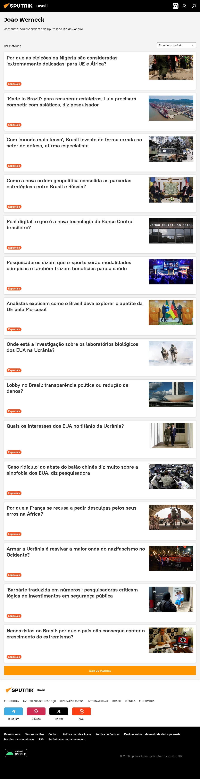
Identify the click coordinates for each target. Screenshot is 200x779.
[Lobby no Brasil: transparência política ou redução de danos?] (171, 394)
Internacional (98, 701)
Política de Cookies (108, 734)
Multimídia (146, 701)
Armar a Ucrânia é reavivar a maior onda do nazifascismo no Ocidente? (76, 552)
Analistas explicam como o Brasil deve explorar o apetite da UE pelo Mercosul (75, 306)
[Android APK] (16, 753)
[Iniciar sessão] (184, 6)
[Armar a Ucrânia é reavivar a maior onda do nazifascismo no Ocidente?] (171, 558)
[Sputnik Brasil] (19, 9)
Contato (53, 734)
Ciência (130, 701)
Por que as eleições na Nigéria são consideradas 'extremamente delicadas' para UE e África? (62, 61)
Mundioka (11, 701)
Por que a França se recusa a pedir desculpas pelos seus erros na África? (72, 511)
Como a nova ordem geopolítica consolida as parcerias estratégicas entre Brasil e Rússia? (69, 183)
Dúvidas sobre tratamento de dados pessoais (152, 734)
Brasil (116, 701)
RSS (41, 739)
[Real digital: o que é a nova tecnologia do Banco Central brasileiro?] (171, 230)
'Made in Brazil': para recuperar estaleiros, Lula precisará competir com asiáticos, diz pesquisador (71, 102)
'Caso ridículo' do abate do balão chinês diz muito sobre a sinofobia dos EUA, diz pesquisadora (72, 470)
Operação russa (72, 701)
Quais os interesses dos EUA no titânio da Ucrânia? (65, 426)
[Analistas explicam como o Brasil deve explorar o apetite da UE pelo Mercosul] (171, 312)
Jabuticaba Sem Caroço (39, 701)
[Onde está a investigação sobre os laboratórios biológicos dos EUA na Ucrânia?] (171, 353)
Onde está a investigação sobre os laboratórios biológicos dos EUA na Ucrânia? (72, 347)
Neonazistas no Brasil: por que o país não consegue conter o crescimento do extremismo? (76, 634)
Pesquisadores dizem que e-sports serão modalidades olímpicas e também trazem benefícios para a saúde (69, 265)
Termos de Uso (34, 734)
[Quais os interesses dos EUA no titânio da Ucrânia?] (171, 435)
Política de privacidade (77, 734)
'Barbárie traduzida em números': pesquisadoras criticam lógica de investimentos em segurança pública (72, 593)
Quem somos (12, 734)
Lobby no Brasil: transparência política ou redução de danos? (68, 388)
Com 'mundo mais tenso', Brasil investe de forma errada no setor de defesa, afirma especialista (74, 142)
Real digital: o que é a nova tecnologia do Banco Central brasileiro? (70, 224)
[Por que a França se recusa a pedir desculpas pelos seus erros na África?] (171, 517)
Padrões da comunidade (19, 739)
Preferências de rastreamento (66, 739)
